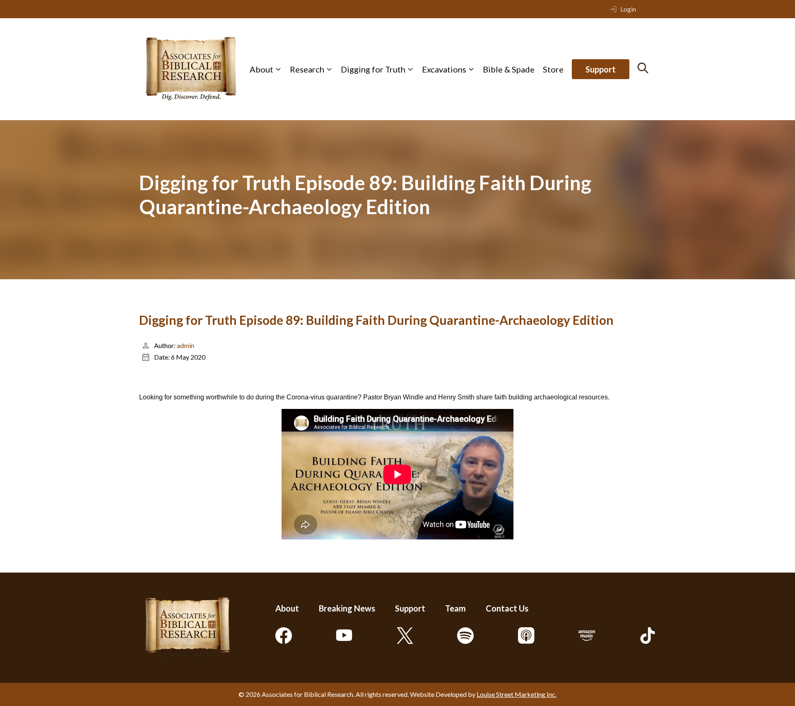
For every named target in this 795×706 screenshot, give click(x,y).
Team (455, 608)
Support (600, 69)
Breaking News (347, 608)
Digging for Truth (373, 69)
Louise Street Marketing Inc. (516, 694)
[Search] (642, 68)
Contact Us (507, 608)
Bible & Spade (509, 69)
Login (628, 9)
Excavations (444, 69)
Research (307, 69)
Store (553, 69)
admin (185, 345)
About (261, 69)
